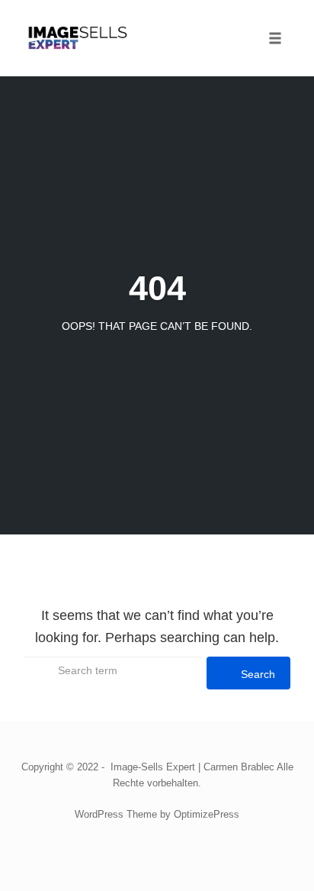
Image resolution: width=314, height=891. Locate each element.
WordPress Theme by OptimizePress (157, 814)
